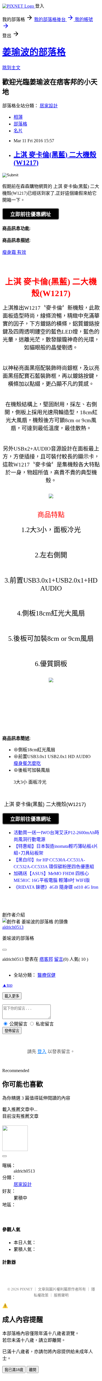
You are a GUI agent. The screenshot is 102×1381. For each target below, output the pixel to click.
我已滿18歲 (14, 1370)
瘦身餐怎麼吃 (27, 763)
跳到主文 (11, 67)
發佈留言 (12, 1031)
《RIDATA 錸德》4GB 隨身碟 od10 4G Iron (56, 887)
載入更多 (12, 996)
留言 (58, 959)
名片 (18, 130)
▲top (7, 985)
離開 (32, 1370)
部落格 (20, 124)
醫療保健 (46, 975)
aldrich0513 (13, 927)
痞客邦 (46, 959)
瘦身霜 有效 (14, 252)
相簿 (18, 117)
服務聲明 (61, 1295)
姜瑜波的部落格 (34, 52)
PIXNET (26, 1289)
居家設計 (49, 105)
